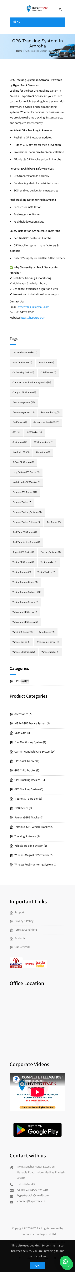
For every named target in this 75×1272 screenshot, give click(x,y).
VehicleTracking (47, 572)
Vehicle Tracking (21, 572)
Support (19, 913)
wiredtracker (47, 632)
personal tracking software (27, 512)
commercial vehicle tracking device (31, 382)
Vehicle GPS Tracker (23, 562)
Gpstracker (19, 442)
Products (19, 939)
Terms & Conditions (25, 930)
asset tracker (46, 362)
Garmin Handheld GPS (46, 422)
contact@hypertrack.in (31, 1201)
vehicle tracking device (25, 582)
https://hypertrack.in (32, 318)
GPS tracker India (43, 442)
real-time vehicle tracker (26, 542)
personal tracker (22, 502)
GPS (16, 432)
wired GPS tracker (22, 632)
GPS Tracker (34, 432)
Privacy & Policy (23, 921)
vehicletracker (49, 562)
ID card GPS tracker (23, 462)
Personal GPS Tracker (24, 492)
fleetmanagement (23, 412)
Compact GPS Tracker (24, 392)
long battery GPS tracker (26, 472)
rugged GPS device (23, 552)
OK (37, 1265)
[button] (65, 1261)
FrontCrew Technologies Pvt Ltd (37, 1234)
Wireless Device (21, 642)
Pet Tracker (54, 522)
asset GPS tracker (22, 362)
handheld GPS (21, 452)
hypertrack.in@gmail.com (33, 1196)
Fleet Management (23, 402)
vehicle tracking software (26, 592)
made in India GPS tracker (26, 482)
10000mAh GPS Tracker (24, 352)
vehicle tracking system (25, 602)
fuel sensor (19, 422)
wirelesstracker (50, 652)
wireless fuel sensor (48, 642)
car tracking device (23, 372)
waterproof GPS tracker (25, 622)
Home (19, 51)
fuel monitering (50, 412)
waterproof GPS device (25, 612)
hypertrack (43, 452)
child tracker (48, 372)
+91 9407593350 (26, 1184)
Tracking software (51, 552)
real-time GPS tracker (24, 532)
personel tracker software (26, 522)
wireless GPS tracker (23, 652)
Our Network (22, 947)
